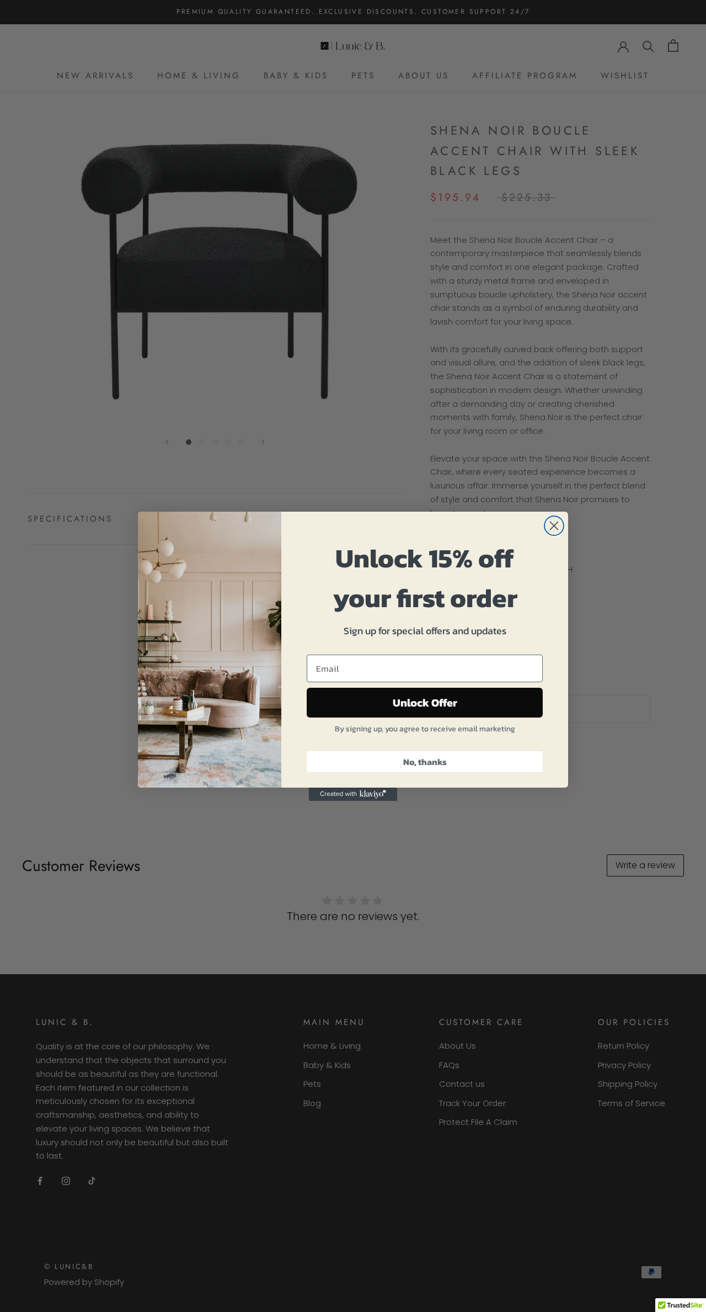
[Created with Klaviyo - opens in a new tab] (353, 794)
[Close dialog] (554, 525)
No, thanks (425, 761)
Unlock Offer (425, 702)
